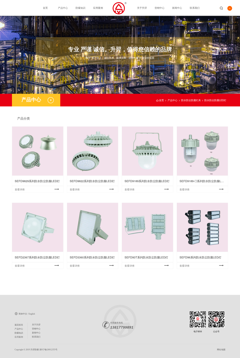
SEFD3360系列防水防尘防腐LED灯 (93, 227)
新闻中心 (177, 7)
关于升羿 (142, 7)
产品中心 (63, 7)
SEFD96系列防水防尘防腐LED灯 (202, 227)
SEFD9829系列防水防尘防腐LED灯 (38, 151)
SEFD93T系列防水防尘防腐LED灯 (147, 227)
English (32, 314)
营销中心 (159, 7)
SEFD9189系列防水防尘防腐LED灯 (147, 151)
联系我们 (195, 7)
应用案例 (98, 7)
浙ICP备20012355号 (48, 349)
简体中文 (23, 314)
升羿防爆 (34, 349)
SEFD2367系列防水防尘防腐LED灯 (38, 227)
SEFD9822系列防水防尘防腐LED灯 (93, 151)
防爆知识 (80, 7)
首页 (45, 7)
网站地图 (221, 349)
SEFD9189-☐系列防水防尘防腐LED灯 (202, 151)
